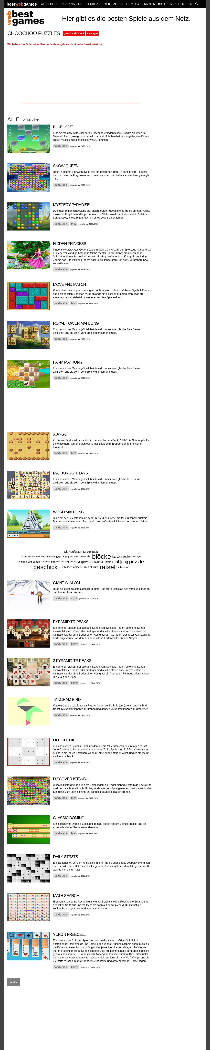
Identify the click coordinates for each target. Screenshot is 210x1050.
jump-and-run (71, 562)
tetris (85, 567)
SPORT (174, 4)
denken (62, 556)
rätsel (108, 567)
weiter (13, 982)
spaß (126, 567)
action (24, 556)
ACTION (118, 4)
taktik (108, 561)
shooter (51, 556)
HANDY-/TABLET (71, 4)
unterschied (85, 556)
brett (61, 567)
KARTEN (149, 4)
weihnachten (34, 556)
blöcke (101, 556)
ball (53, 561)
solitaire (93, 567)
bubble (36, 561)
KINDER (187, 4)
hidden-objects (73, 567)
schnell (99, 561)
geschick (45, 567)
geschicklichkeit (74, 33)
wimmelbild (25, 561)
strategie (92, 33)
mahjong (120, 561)
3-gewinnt (85, 562)
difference (45, 561)
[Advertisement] (180, 80)
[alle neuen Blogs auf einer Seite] (196, 4)
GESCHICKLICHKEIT (97, 4)
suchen (127, 556)
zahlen (119, 567)
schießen (60, 562)
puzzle (136, 562)
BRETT (162, 4)
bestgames (22, 4)
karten (117, 556)
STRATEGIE (133, 4)
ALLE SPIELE (49, 4)
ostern (43, 556)
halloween (74, 556)
